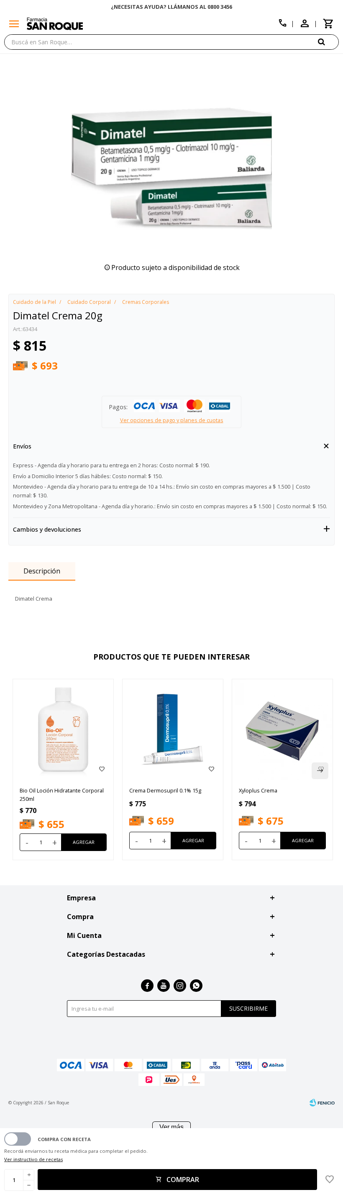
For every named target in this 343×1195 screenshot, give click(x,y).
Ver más (171, 1127)
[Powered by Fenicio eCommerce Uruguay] (322, 1102)
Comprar (182, 1179)
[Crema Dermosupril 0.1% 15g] (173, 729)
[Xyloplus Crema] (282, 729)
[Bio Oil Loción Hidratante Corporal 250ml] (63, 729)
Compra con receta (64, 1139)
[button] (328, 41)
